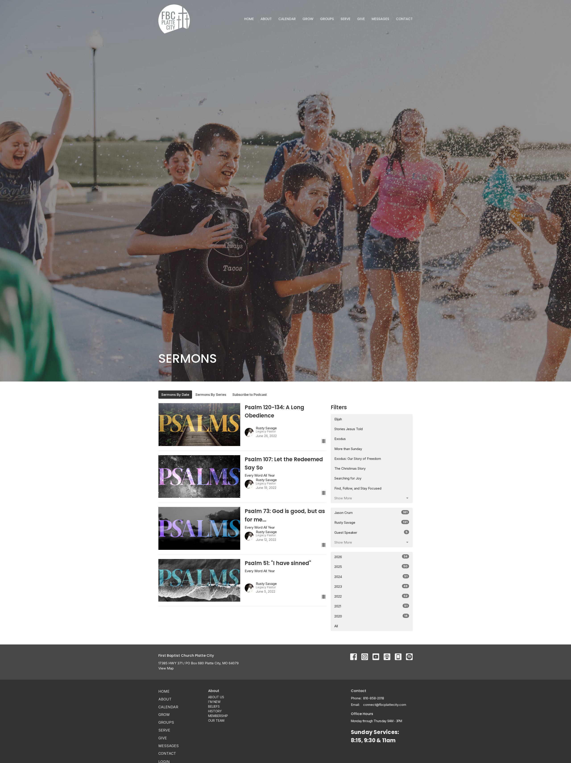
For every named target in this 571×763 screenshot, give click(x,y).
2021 (371, 606)
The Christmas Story (350, 468)
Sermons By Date (175, 394)
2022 (371, 596)
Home (249, 19)
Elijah (338, 419)
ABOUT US (216, 697)
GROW (307, 19)
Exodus (340, 439)
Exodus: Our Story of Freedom (357, 459)
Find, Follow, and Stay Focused (357, 488)
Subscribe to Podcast (249, 394)
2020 (371, 616)
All (336, 626)
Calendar (287, 19)
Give (361, 19)
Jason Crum (371, 512)
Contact (404, 19)
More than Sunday (348, 449)
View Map (166, 668)
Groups (327, 19)
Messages (380, 19)
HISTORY (215, 711)
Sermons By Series (210, 394)
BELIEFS (214, 706)
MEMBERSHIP (218, 716)
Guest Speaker (371, 532)
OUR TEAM (216, 720)
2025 (371, 566)
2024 (371, 576)
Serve (345, 19)
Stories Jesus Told (348, 429)
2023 (371, 586)
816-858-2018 (373, 698)
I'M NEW (214, 702)
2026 (371, 557)
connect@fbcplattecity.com (384, 705)
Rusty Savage (371, 522)
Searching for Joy (347, 478)
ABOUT (266, 19)
